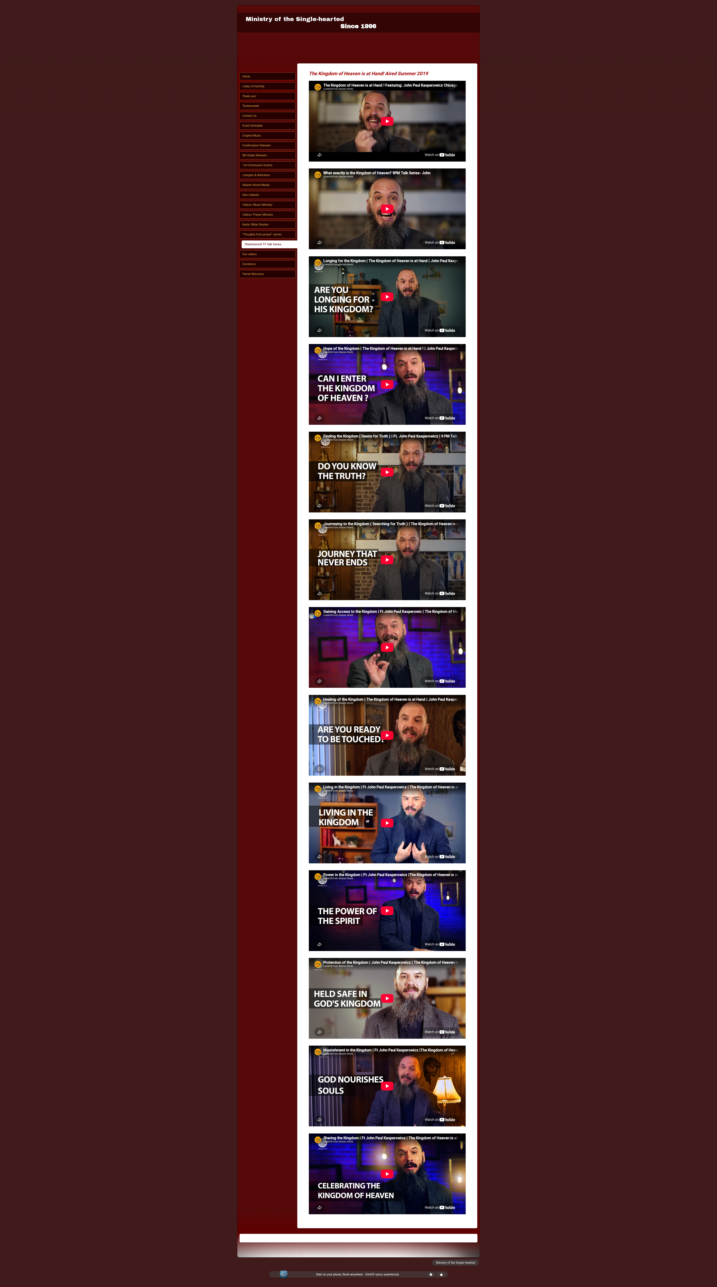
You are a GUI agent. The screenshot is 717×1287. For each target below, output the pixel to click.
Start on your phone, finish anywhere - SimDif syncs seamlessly (357, 1274)
